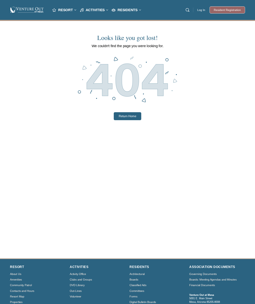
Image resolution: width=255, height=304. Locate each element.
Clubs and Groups (81, 279)
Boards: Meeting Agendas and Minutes (213, 279)
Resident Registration (227, 10)
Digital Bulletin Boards (142, 302)
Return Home (127, 116)
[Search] (187, 10)
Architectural (137, 274)
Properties (16, 302)
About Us (15, 274)
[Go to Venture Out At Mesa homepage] (27, 9)
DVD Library (77, 285)
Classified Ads (137, 285)
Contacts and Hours (22, 291)
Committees (136, 291)
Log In (201, 10)
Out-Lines (76, 291)
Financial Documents (202, 285)
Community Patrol (21, 285)
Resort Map (17, 296)
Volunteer (75, 296)
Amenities (16, 279)
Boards (133, 279)
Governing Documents (203, 274)
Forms (133, 296)
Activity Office (78, 274)
